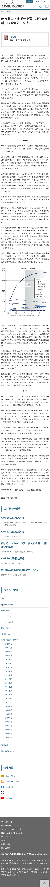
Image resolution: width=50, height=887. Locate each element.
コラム (3, 599)
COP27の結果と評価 (12, 531)
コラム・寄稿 (5, 12)
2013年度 (8, 695)
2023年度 (8, 655)
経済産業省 (5, 848)
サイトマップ (6, 837)
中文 (45, 1)
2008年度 (8, 714)
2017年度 (8, 679)
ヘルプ (3, 840)
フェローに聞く (7, 616)
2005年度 (8, 726)
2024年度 (8, 652)
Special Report (7, 604)
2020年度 (8, 667)
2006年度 (8, 722)
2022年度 (8, 659)
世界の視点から (7, 628)
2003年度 (8, 734)
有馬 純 (13, 37)
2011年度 (8, 702)
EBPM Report (6, 610)
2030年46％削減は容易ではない (19, 570)
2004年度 (8, 730)
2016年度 (8, 683)
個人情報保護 (6, 825)
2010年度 (8, 706)
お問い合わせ (6, 844)
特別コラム (5, 634)
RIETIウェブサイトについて (11, 833)
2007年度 (8, 718)
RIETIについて (6, 822)
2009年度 (8, 710)
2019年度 (8, 671)
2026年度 (8, 644)
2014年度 (8, 691)
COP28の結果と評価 (12, 517)
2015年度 (8, 687)
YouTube (8, 798)
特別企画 (4, 745)
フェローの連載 (7, 622)
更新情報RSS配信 (12, 781)
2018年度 (8, 675)
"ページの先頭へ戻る (44, 883)
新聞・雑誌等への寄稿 (9, 640)
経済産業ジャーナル (9, 751)
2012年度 (8, 698)
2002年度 (8, 737)
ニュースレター (11, 776)
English (37, 1)
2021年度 (8, 663)
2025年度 (8, 648)
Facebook (9, 787)
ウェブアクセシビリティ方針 (12, 829)
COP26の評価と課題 (12, 558)
